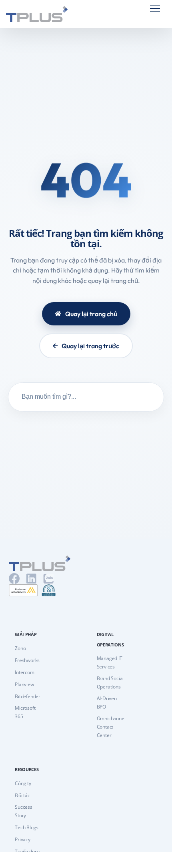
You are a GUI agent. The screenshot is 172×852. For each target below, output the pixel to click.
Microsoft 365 (25, 712)
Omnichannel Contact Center (111, 727)
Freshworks (27, 660)
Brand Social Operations (110, 682)
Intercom (24, 672)
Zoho (20, 648)
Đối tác (22, 795)
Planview (24, 684)
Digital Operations (110, 639)
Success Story (23, 811)
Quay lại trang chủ (91, 314)
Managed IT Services (109, 662)
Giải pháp (25, 634)
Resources (26, 769)
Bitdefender (27, 696)
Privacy (22, 839)
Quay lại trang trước (90, 346)
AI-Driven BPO (107, 702)
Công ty (23, 783)
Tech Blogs (26, 827)
